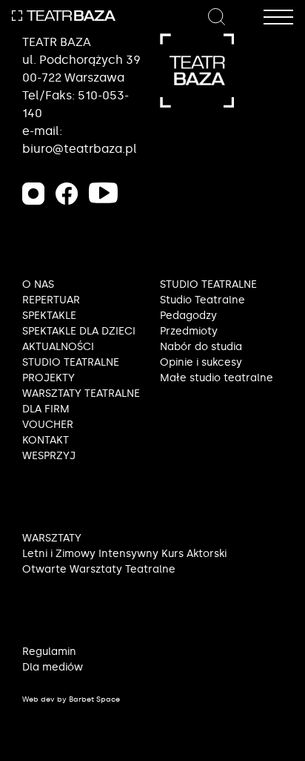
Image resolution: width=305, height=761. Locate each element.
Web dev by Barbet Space (71, 699)
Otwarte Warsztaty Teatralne (98, 569)
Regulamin (49, 651)
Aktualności (58, 346)
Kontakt (45, 440)
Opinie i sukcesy (201, 362)
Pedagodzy (188, 315)
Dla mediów (52, 667)
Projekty (48, 378)
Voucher (47, 424)
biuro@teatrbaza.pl (79, 149)
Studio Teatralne (202, 300)
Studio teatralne (70, 362)
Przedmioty (189, 331)
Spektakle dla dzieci (78, 331)
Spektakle (49, 315)
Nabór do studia (201, 346)
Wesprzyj (49, 455)
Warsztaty (51, 538)
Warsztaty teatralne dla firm (81, 401)
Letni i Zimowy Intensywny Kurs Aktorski (124, 553)
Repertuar (51, 300)
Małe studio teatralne (216, 378)
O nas (38, 284)
